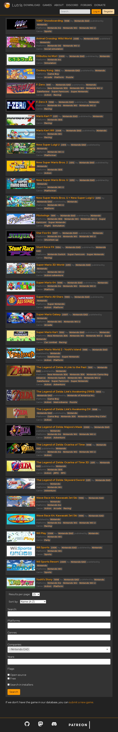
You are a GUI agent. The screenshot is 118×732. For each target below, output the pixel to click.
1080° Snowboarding (49, 20)
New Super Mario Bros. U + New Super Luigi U (65, 197)
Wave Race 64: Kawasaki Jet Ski (56, 497)
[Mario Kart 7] (21, 119)
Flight (47, 226)
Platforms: (14, 620)
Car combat (50, 342)
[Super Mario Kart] (21, 337)
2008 (58, 130)
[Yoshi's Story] (21, 583)
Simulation (50, 63)
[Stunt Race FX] (21, 252)
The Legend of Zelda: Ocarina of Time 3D (62, 462)
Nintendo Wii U (87, 28)
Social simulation (53, 49)
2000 (61, 56)
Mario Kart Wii (45, 130)
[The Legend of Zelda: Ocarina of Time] (21, 450)
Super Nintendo (79, 91)
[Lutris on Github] (27, 724)
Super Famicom (60, 91)
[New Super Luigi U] (21, 150)
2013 (63, 145)
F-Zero (40, 84)
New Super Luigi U (48, 144)
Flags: (11, 668)
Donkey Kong (44, 70)
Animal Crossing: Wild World (54, 38)
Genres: (12, 632)
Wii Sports (42, 547)
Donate (100, 5)
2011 (55, 116)
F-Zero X (41, 102)
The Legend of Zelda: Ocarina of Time (60, 444)
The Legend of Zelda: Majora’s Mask (59, 427)
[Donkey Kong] (21, 74)
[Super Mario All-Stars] (21, 302)
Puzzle (69, 77)
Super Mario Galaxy (48, 314)
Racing (57, 95)
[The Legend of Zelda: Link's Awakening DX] (21, 415)
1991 (48, 85)
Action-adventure (53, 275)
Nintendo (42, 24)
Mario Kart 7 (44, 116)
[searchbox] (9, 625)
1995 (85, 350)
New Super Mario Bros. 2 (52, 162)
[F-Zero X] (21, 105)
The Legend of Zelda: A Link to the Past (61, 367)
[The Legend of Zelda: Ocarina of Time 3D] (21, 468)
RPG (63, 473)
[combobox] (59, 625)
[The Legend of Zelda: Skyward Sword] (21, 485)
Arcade (48, 77)
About (59, 5)
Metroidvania (60, 402)
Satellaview (43, 91)
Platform (59, 77)
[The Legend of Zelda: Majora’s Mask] (21, 432)
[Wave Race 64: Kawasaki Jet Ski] (21, 503)
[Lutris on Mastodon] (40, 724)
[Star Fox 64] (21, 236)
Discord (72, 5)
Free (13, 678)
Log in (96, 11)
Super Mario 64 (46, 282)
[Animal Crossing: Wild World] (21, 44)
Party (47, 540)
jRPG (56, 473)
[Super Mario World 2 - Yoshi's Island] (21, 355)
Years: (11, 656)
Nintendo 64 (54, 28)
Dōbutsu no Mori (46, 56)
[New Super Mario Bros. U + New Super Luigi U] (21, 203)
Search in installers (21, 684)
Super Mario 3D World (50, 264)
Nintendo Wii (70, 28)
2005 (76, 39)
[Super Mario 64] (21, 286)
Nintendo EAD (82, 21)
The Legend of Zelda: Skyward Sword (60, 480)
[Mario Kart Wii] (21, 134)
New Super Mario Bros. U (52, 180)
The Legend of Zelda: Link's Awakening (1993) (65, 391)
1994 (57, 70)
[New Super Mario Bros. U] (21, 185)
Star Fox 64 (43, 232)
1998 (66, 21)
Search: (12, 609)
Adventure (59, 384)
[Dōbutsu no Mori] (21, 59)
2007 (65, 314)
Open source (18, 674)
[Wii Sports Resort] (21, 567)
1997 (55, 233)
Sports (47, 31)
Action (47, 95)
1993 (67, 297)
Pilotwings (42, 215)
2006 (50, 533)
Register (108, 11)
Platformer (50, 155)
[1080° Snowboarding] (21, 26)
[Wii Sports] (21, 551)
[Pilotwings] (21, 220)
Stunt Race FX (45, 247)
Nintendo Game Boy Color (92, 416)
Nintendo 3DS (55, 120)
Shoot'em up (51, 240)
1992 (61, 332)
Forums (86, 5)
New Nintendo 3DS (58, 88)
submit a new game (81, 702)
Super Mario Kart (47, 332)
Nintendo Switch (56, 254)
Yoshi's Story (44, 579)
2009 (63, 562)
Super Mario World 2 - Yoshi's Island (58, 349)
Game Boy (53, 74)
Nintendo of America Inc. (80, 395)
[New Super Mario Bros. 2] (21, 168)
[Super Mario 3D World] (21, 270)
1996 (59, 283)
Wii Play (41, 533)
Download (32, 5)
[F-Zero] (21, 90)
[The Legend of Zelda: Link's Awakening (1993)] (21, 397)
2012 (71, 162)
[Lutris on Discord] (54, 724)
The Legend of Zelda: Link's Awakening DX (63, 409)
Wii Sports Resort (47, 561)
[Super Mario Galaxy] (21, 320)
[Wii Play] (21, 536)
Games (47, 5)
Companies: (15, 644)
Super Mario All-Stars (49, 296)
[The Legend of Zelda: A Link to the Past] (21, 376)
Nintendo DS (54, 46)
